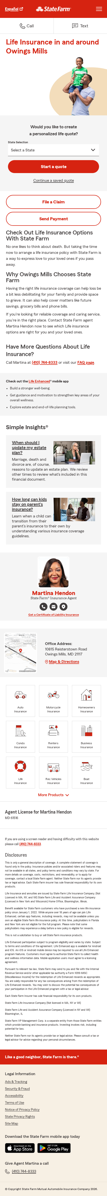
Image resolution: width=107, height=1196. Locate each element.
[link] (53, 8)
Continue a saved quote (53, 181)
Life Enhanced (39, 381)
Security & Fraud (17, 1089)
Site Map (11, 1123)
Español (11, 9)
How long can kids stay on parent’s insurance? (29, 504)
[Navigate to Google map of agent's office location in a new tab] (63, 607)
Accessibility (14, 1096)
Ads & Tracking (16, 1082)
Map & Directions (64, 662)
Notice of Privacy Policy (22, 1109)
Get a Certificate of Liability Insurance (53, 614)
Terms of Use (14, 1102)
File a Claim (53, 202)
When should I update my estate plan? (29, 447)
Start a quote (53, 166)
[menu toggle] (99, 9)
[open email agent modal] (53, 607)
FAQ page (85, 363)
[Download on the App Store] (20, 1148)
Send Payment (53, 219)
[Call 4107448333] (44, 607)
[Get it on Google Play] (54, 1148)
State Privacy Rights (20, 1116)
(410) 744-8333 (44, 363)
